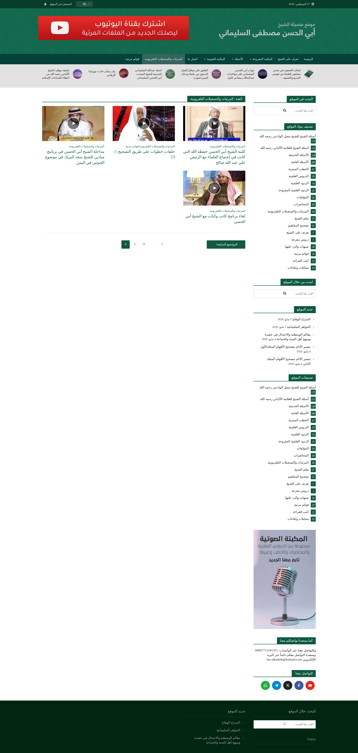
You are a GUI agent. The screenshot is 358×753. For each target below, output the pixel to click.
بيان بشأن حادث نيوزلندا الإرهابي (148, 73)
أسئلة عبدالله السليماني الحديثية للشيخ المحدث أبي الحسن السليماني (194, 74)
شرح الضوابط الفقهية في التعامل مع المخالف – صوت (55, 74)
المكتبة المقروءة (262, 59)
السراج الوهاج (301, 319)
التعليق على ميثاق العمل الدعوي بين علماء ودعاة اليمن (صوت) (240, 74)
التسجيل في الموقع (61, 4)
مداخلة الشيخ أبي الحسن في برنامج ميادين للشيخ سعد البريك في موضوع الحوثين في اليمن (74, 157)
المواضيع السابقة (227, 244)
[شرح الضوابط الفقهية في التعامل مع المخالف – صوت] (78, 74)
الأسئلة (239, 59)
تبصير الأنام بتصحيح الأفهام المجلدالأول (285, 346)
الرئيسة (308, 59)
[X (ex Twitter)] (287, 685)
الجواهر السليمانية (299, 326)
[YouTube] (310, 685)
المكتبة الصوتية (216, 59)
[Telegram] (276, 685)
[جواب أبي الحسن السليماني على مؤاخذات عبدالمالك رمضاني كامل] (309, 74)
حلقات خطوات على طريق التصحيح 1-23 (144, 154)
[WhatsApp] (265, 685)
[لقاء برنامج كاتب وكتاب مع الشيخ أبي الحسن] (214, 188)
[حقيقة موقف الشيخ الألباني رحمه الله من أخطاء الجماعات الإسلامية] (124, 74)
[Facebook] (299, 685)
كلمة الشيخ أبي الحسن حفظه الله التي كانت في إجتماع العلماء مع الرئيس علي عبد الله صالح (214, 157)
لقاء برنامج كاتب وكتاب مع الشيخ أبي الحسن (215, 219)
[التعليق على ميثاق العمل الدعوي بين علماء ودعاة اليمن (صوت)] (263, 74)
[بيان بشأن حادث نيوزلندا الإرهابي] (170, 73)
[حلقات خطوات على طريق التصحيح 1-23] (144, 123)
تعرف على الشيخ (288, 59)
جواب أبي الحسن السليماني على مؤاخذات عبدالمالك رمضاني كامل (287, 74)
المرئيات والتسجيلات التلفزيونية (163, 59)
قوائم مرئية (132, 59)
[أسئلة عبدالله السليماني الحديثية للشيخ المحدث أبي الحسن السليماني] (216, 74)
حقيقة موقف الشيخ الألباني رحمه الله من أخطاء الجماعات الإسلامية (101, 74)
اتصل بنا (192, 59)
